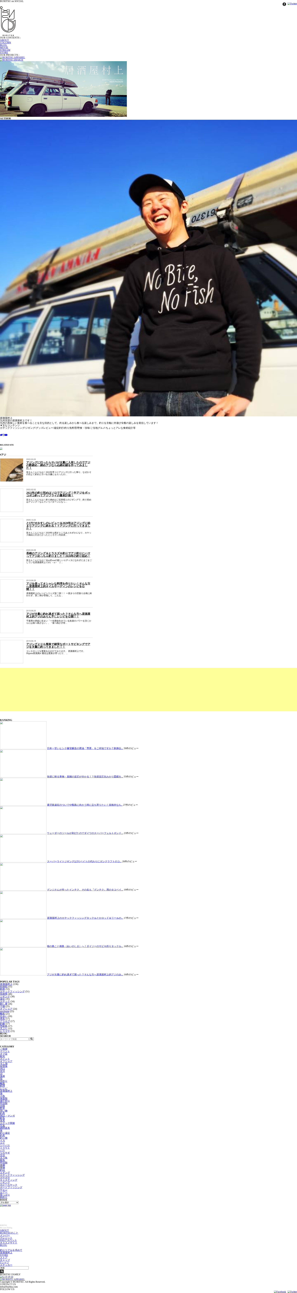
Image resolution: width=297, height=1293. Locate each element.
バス (2, 1150)
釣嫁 (2, 1023)
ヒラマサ (5, 1031)
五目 (2, 1155)
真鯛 (2, 1165)
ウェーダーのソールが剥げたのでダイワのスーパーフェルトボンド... (85, 833)
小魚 (2, 1096)
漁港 (2, 1076)
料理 (2, 1086)
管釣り (3, 1081)
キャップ (5, 1260)
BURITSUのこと (9, 1233)
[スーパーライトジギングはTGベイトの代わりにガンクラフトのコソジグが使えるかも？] (23, 861)
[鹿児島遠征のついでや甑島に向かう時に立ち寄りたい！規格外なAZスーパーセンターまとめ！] (23, 805)
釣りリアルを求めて (11, 1250)
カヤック (5, 1001)
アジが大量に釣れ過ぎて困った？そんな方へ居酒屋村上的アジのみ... (85, 974)
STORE (4, 52)
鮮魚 (2, 1118)
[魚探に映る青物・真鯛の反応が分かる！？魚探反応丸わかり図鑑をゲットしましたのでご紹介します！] (23, 776)
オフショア (6, 1008)
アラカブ (5, 1021)
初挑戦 (3, 986)
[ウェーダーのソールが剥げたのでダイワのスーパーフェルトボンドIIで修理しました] (23, 833)
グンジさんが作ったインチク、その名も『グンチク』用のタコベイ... (85, 889)
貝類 (2, 1106)
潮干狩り (5, 1101)
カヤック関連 (7, 1123)
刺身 (2, 989)
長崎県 (3, 994)
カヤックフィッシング (12, 991)
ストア (3, 1257)
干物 (2, 1006)
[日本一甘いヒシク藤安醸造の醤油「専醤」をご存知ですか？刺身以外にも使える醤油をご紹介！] (23, 748)
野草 (2, 1108)
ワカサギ (5, 1152)
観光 (2, 1056)
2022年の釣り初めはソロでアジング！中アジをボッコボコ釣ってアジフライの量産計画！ (58, 494)
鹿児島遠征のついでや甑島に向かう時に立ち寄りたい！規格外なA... (85, 805)
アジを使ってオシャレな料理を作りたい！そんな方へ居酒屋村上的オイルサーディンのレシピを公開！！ (58, 586)
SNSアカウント (8, 1240)
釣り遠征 (5, 1133)
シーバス (5, 1145)
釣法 (2, 1170)
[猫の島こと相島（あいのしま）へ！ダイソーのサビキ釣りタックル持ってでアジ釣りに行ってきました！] (23, 946)
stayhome (4, 1011)
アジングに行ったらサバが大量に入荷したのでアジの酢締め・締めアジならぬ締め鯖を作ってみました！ (58, 465)
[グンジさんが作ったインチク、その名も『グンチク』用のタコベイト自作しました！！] (23, 889)
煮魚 (2, 1018)
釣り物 (3, 1138)
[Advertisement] (93, 689)
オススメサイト (8, 1242)
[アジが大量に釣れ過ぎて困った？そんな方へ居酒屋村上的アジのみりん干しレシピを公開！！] (23, 974)
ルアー (3, 1192)
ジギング (5, 996)
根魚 (2, 1160)
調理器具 (5, 1128)
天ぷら (3, 1028)
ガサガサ (5, 1177)
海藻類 (3, 1098)
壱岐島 (3, 1026)
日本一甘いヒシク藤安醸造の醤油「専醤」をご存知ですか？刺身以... (85, 748)
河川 (2, 1071)
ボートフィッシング (11, 1187)
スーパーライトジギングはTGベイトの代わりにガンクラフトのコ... (84, 861)
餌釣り (3, 1197)
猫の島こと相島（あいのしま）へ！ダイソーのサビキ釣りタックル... (85, 946)
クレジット (6, 1237)
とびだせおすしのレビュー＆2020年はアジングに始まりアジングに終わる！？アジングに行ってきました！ (58, 525)
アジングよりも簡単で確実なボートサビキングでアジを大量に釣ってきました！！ (58, 645)
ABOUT (4, 40)
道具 (2, 1120)
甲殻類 (3, 1103)
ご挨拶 (3, 1049)
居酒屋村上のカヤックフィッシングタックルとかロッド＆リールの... (85, 918)
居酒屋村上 (6, 984)
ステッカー (6, 1265)
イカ (2, 1140)
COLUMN (5, 42)
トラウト (5, 1148)
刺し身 (3, 1004)
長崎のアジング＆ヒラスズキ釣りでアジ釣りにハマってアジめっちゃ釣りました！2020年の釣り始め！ (58, 555)
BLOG (3, 45)
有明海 (3, 1066)
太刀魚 (3, 1157)
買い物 (3, 1110)
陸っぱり (5, 1195)
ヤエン (3, 1190)
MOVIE (4, 47)
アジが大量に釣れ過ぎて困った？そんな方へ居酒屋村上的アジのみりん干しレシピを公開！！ (58, 615)
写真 (2, 1125)
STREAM (5, 50)
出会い (3, 1016)
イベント (5, 1051)
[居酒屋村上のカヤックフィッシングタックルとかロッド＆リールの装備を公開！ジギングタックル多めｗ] (23, 918)
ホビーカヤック (8, 1185)
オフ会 (3, 1054)
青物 (2, 1167)
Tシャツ (4, 1262)
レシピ (3, 1088)
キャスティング (8, 1180)
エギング (5, 1172)
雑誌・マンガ (7, 1115)
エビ (2, 1143)
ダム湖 (3, 1063)
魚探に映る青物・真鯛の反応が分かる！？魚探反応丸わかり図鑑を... (85, 776)
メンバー (5, 1235)
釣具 (2, 1113)
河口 (2, 1068)
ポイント (5, 1059)
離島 (2, 1013)
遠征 (2, 999)
